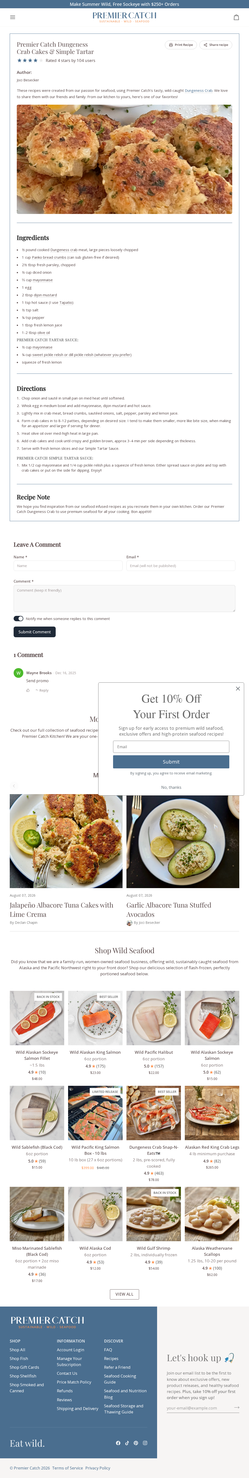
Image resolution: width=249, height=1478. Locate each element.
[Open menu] (17, 17)
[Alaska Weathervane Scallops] (212, 1214)
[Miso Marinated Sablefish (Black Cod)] (37, 1214)
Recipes (111, 1358)
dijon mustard (45, 294)
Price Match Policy (74, 1382)
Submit (171, 761)
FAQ (108, 1349)
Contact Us (67, 1373)
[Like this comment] (28, 690)
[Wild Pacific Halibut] (153, 1018)
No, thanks (171, 787)
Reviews (64, 1399)
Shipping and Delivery (77, 1408)
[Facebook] (118, 1443)
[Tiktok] (127, 1443)
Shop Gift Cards (24, 1367)
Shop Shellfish (23, 1376)
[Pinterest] (136, 1443)
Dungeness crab (64, 249)
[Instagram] (145, 1443)
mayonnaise (43, 279)
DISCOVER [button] (113, 1341)
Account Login (70, 1349)
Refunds (65, 1390)
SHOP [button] (15, 1341)
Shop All (17, 1349)
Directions (31, 388)
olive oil (43, 332)
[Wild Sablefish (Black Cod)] (37, 1113)
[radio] (19, 60)
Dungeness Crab (199, 90)
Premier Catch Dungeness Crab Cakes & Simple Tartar (55, 47)
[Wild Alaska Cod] (95, 1214)
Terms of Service (67, 1468)
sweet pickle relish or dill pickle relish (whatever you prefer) (82, 354)
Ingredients (33, 237)
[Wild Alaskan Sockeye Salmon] (212, 1018)
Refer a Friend (117, 1367)
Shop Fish (19, 1358)
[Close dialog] (238, 688)
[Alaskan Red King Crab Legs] (212, 1113)
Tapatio (65, 302)
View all (125, 1294)
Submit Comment (34, 632)
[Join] (235, 1407)
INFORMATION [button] (71, 1341)
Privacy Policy (97, 1468)
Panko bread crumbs (49, 257)
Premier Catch (27, 1468)
